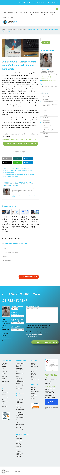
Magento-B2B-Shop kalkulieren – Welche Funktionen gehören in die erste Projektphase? (25, 222)
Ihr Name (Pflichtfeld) (15, 313)
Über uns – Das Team (17, 470)
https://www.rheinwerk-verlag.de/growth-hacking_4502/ (19, 139)
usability (16, 176)
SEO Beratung (5, 390)
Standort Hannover (35, 391)
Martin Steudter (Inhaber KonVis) (24, 170)
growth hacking (27, 174)
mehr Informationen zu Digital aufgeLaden (52, 369)
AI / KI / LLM (46, 96)
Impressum (17, 471)
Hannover (45, 108)
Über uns (52, 13)
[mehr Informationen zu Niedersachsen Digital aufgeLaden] (52, 361)
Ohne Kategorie (46, 120)
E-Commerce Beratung (20, 29)
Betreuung (45, 99)
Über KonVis (33, 387)
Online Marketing (24, 168)
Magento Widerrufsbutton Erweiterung (19, 403)
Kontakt (10, 18)
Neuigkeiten (11, 29)
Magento (19, 13)
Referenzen (44, 13)
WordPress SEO (5, 397)
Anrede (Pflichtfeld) (17, 306)
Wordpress (45, 136)
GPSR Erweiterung (20, 409)
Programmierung (47, 125)
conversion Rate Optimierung (15, 174)
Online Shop (11, 176)
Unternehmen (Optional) (15, 327)
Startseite (4, 29)
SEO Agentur (4, 399)
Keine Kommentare (9, 172)
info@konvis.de (54, 2)
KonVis (44, 112)
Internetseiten (46, 110)
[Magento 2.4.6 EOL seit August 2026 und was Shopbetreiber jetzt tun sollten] (35, 212)
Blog (4, 17)
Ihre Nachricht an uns (32, 306)
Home (4, 13)
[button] (7, 158)
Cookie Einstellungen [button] (51, 402)
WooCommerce (46, 133)
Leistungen (11, 13)
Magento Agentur (20, 363)
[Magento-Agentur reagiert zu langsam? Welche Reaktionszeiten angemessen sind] (15, 212)
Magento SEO (4, 396)
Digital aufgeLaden (35, 379)
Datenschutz (47, 470)
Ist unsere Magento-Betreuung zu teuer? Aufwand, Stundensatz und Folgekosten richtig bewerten (6, 223)
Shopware (45, 127)
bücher (6, 174)
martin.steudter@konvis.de (49, 80)
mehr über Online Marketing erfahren (19, 143)
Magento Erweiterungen (31, 13)
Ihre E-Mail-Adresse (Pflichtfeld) (17, 320)
